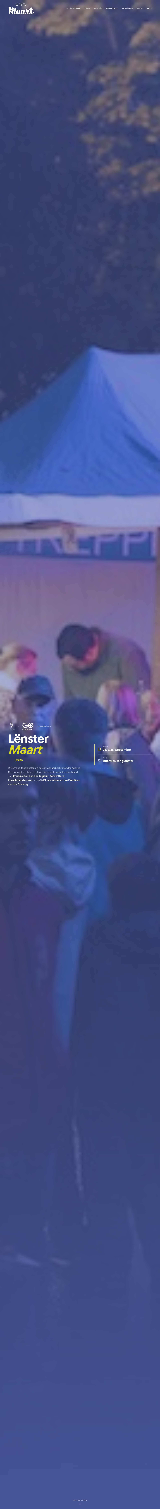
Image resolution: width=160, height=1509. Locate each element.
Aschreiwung (127, 8)
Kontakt (140, 8)
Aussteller (98, 8)
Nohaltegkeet (112, 8)
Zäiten (87, 8)
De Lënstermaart (74, 8)
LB (151, 8)
